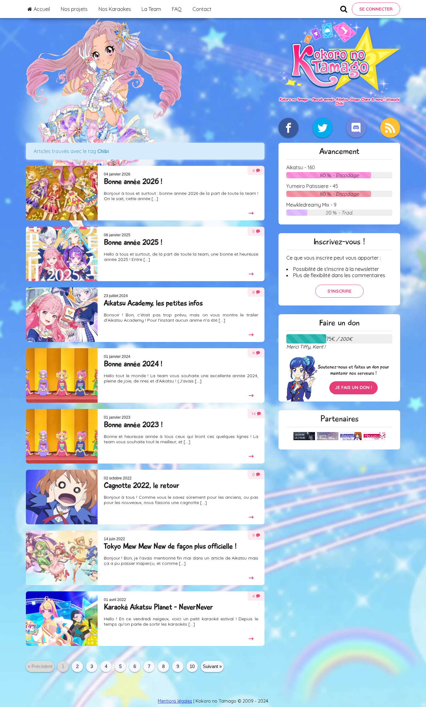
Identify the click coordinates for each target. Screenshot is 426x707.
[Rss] (390, 128)
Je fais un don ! (353, 387)
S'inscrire (339, 291)
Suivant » (212, 666)
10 (192, 666)
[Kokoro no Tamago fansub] (339, 94)
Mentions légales (175, 701)
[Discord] (356, 128)
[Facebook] (288, 128)
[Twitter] (322, 128)
